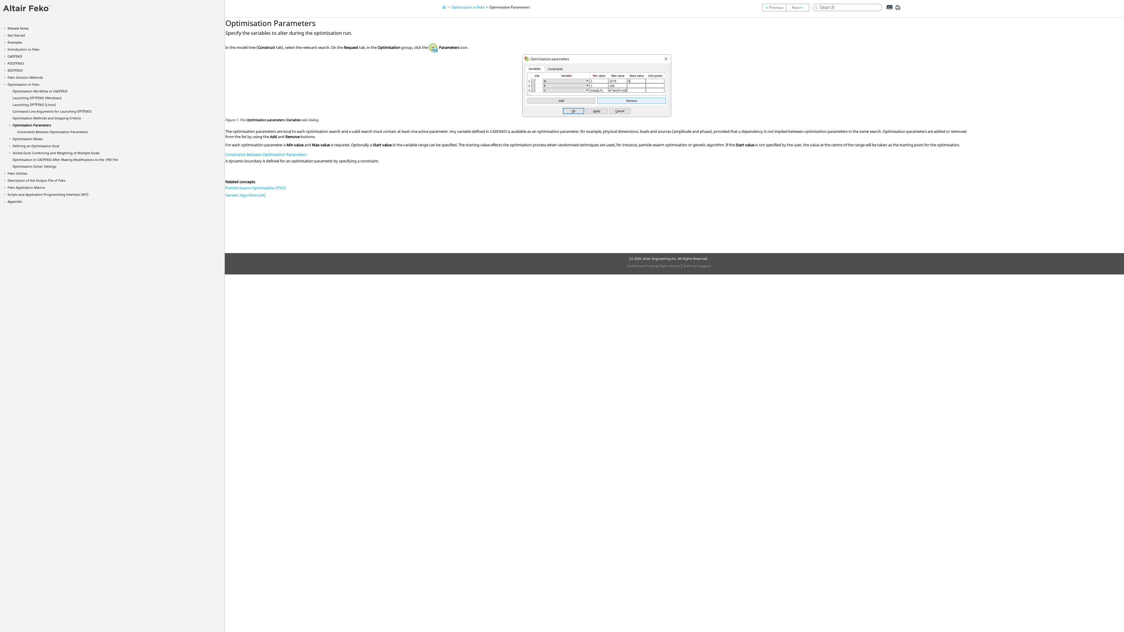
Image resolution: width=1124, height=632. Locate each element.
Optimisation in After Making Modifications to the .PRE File (65, 159)
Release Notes (18, 28)
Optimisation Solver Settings (34, 166)
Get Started (16, 35)
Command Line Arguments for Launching (52, 111)
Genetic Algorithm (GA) (245, 195)
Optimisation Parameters (32, 125)
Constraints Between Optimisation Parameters (52, 132)
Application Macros (26, 187)
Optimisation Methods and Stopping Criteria (47, 118)
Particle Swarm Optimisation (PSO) (255, 187)
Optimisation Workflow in (40, 91)
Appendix (15, 201)
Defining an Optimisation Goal (36, 146)
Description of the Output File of (37, 180)
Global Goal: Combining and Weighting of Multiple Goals (56, 153)
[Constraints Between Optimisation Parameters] (799, 7)
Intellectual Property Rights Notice (653, 266)
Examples (15, 42)
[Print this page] (898, 9)
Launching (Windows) (37, 98)
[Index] (888, 11)
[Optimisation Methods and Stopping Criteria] (774, 7)
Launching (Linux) (34, 104)
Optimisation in (24, 84)
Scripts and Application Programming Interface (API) (48, 194)
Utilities (17, 173)
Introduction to (24, 49)
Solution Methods (25, 77)
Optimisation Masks (28, 139)
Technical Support (697, 266)
